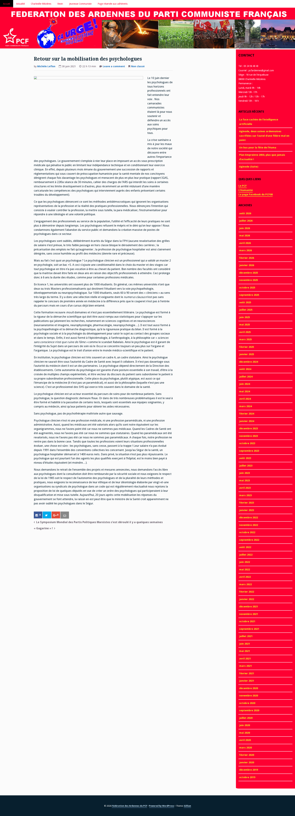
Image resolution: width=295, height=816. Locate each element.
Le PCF (242, 185)
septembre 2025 (249, 294)
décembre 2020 (248, 688)
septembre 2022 (249, 539)
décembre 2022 (248, 517)
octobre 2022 (247, 532)
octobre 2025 (247, 287)
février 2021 (246, 673)
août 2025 (245, 302)
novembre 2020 (248, 695)
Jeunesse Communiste (80, 3)
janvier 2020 (246, 762)
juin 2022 (244, 562)
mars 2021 (245, 665)
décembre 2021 (248, 606)
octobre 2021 (247, 621)
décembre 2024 (248, 361)
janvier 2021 (246, 680)
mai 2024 (244, 391)
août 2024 (245, 369)
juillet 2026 (245, 220)
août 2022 (245, 547)
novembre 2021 (248, 614)
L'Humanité (245, 190)
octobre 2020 (247, 703)
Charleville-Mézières (41, 3)
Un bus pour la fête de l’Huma (257, 147)
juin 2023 (244, 473)
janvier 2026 (246, 265)
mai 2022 (244, 569)
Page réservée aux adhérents (113, 3)
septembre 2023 (249, 450)
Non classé (138, 66)
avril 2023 (245, 487)
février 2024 (246, 413)
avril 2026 (245, 243)
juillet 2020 (245, 717)
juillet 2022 (245, 554)
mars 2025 (245, 339)
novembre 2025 (248, 280)
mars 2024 (245, 406)
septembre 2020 (249, 710)
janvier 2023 (246, 510)
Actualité (20, 3)
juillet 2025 (245, 309)
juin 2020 (244, 725)
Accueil (6, 3)
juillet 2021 (245, 636)
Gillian (187, 806)
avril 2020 (245, 740)
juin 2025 (244, 317)
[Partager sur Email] (64, 515)
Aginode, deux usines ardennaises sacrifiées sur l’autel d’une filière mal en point (264, 136)
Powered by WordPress (161, 806)
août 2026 (245, 213)
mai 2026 (244, 235)
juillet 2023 (245, 465)
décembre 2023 (248, 428)
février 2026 (246, 257)
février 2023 (246, 502)
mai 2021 (244, 651)
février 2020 (246, 754)
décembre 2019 (248, 769)
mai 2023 (244, 480)
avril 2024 (245, 398)
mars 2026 (245, 250)
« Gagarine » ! (43, 528)
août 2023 (245, 458)
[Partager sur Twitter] (47, 515)
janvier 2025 (246, 354)
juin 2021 (244, 643)
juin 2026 (244, 228)
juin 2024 (244, 383)
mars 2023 (245, 495)
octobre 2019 (247, 777)
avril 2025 (245, 332)
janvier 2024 (246, 421)
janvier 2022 (246, 599)
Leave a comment (114, 67)
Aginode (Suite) (248, 166)
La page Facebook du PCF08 (255, 194)
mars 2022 (245, 584)
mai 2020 (244, 732)
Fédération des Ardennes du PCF (129, 806)
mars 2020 (245, 747)
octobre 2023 (247, 443)
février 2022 (246, 591)
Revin (60, 3)
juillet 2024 (245, 376)
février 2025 (246, 346)
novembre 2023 (248, 436)
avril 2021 (245, 658)
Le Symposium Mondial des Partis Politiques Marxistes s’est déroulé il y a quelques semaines (99, 522)
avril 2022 (245, 576)
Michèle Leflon (46, 66)
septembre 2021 (249, 628)
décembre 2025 (248, 272)
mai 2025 (244, 324)
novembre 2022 (248, 525)
